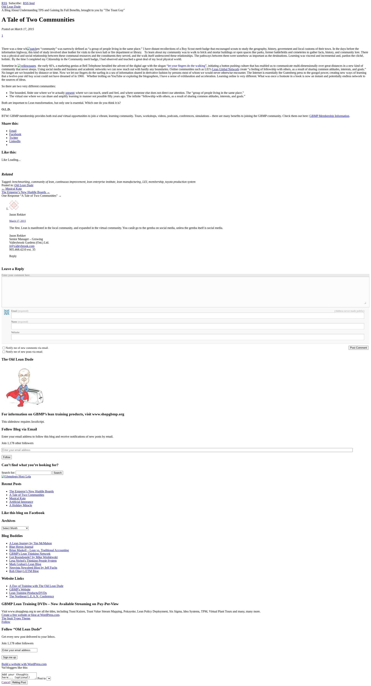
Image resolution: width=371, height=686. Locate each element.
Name (19, 321)
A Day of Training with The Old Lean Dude (36, 586)
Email (19, 310)
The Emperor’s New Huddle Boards (31, 491)
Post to (41, 678)
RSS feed (29, 3)
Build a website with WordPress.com (24, 664)
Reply (13, 256)
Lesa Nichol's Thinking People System (33, 560)
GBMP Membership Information (329, 116)
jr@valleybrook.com (21, 246)
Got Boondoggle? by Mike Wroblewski (33, 557)
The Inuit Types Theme (16, 618)
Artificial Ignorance (21, 501)
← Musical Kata (12, 188)
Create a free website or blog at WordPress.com (30, 615)
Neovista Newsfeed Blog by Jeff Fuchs (33, 567)
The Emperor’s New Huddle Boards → (26, 192)
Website (15, 332)
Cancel (6, 682)
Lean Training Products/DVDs (28, 593)
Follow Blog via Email (19, 429)
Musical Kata (17, 498)
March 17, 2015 (17, 220)
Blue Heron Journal (21, 546)
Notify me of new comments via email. (27, 348)
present (70, 92)
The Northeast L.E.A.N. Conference (31, 596)
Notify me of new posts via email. (24, 352)
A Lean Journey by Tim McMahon (30, 543)
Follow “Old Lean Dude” (22, 629)
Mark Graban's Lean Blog (25, 564)
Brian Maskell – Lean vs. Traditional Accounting (39, 550)
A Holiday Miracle (20, 505)
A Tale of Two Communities (26, 494)
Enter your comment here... (17, 275)
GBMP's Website (19, 589)
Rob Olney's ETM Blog (24, 571)
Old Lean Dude (11, 6)
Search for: (8, 472)
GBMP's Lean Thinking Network (29, 553)
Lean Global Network (225, 69)
